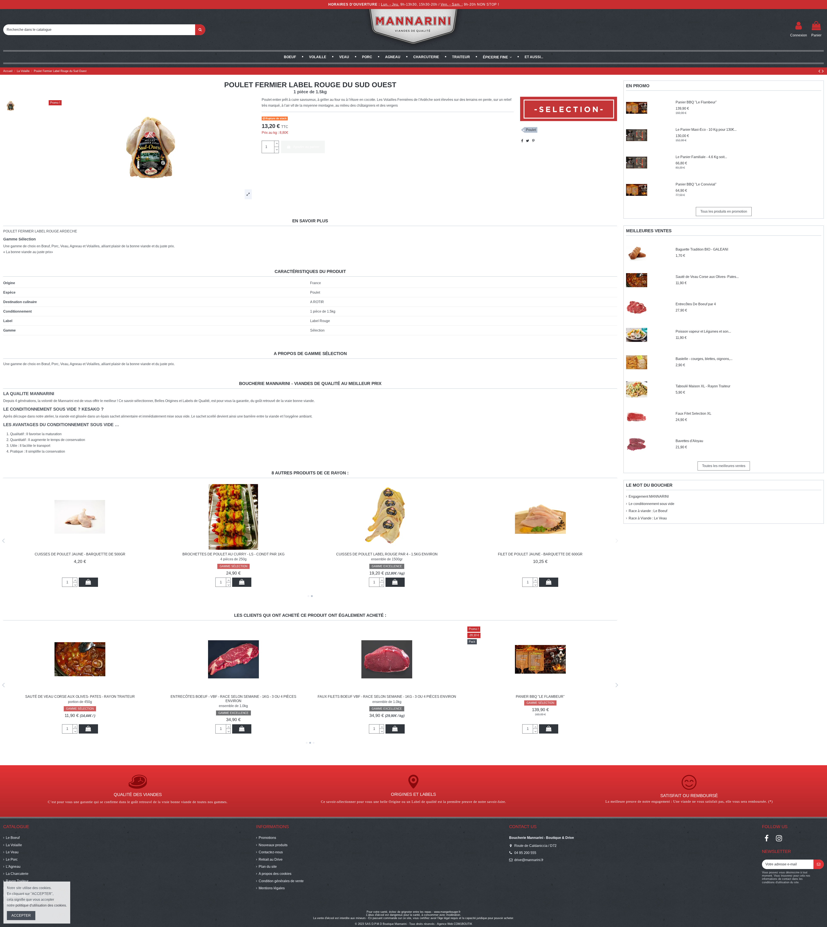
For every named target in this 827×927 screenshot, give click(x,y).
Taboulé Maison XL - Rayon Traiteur (703, 386)
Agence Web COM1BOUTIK (454, 923)
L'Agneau (13, 866)
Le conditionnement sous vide (651, 504)
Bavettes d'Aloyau (689, 441)
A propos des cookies (275, 874)
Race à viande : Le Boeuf (648, 511)
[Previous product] (820, 71)
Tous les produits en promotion (723, 211)
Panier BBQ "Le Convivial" (696, 184)
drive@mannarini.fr (528, 860)
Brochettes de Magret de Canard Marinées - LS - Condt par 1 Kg (387, 554)
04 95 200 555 (525, 853)
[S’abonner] (818, 864)
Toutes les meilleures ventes (723, 466)
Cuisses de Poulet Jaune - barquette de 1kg (80, 554)
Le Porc (12, 859)
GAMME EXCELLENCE (80, 708)
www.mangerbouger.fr (447, 911)
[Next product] (823, 71)
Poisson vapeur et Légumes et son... (703, 331)
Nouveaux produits (273, 845)
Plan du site (268, 866)
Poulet (531, 130)
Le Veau (12, 852)
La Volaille (14, 845)
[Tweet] (527, 141)
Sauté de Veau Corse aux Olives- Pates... (707, 277)
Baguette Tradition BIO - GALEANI (702, 249)
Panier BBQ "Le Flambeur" (233, 696)
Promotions (267, 838)
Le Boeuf (13, 838)
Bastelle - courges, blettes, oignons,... (704, 359)
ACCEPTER (21, 915)
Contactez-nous (271, 852)
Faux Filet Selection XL (693, 413)
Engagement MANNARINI (649, 496)
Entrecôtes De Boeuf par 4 (696, 304)
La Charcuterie (17, 874)
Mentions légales (272, 888)
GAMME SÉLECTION (387, 566)
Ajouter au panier (306, 147)
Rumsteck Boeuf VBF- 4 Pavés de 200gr (387, 696)
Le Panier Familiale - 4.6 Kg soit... (701, 157)
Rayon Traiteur (17, 881)
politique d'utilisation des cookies (41, 905)
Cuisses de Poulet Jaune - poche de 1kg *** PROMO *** (540, 554)
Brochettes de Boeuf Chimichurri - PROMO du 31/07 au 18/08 (540, 696)
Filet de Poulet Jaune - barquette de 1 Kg (233, 554)
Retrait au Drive (271, 859)
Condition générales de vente (281, 881)
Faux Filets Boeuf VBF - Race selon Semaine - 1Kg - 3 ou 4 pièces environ (80, 696)
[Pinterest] (533, 141)
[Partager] (522, 141)
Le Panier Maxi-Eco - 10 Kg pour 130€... (706, 129)
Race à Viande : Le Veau (648, 518)
